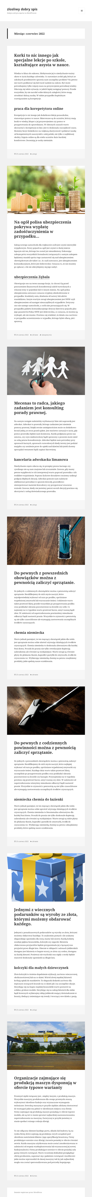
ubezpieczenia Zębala (32, 277)
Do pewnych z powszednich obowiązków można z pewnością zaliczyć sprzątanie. (44, 577)
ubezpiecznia (47, 335)
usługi (34, 154)
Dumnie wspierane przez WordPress (28, 1192)
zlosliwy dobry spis (22, 9)
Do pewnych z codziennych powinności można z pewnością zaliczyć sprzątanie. (45, 747)
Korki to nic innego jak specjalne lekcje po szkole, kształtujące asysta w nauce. (42, 60)
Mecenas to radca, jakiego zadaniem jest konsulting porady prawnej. (39, 407)
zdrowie (35, 335)
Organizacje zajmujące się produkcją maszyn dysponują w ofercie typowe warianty (45, 1082)
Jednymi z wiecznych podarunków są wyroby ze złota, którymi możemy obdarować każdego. (46, 916)
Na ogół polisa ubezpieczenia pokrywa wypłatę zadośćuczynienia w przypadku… (42, 229)
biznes (34, 1176)
